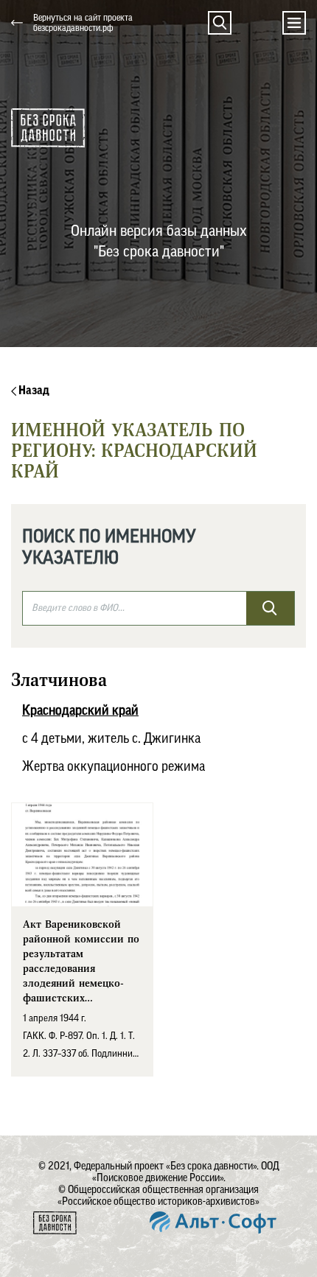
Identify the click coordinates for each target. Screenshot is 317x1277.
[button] (219, 23)
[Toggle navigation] (294, 23)
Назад (32, 390)
